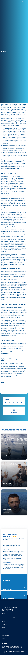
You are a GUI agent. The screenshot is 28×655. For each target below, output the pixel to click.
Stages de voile (4, 624)
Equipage (3, 638)
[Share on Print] (22, 402)
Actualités (3, 627)
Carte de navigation (5, 635)
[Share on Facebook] (5, 402)
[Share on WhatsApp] (13, 402)
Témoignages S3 (23, 390)
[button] (14, 617)
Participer (3, 621)
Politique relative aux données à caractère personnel (14, 652)
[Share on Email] (18, 402)
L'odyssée (3, 632)
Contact (3, 613)
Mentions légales (21, 651)
